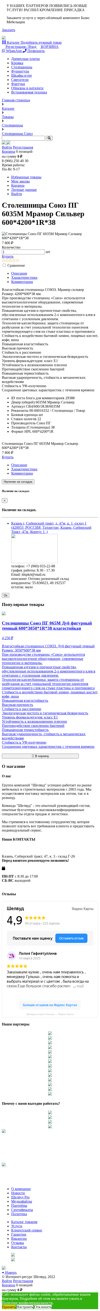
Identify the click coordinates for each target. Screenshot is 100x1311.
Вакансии (19, 1239)
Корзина (8, 151)
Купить (7, 256)
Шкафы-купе (21, 75)
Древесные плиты (25, 59)
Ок (5, 595)
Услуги (16, 1226)
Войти (7, 147)
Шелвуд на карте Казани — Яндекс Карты (50, 1014)
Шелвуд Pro (20, 1197)
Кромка (17, 63)
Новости (18, 1193)
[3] (10, 261)
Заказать (8, 30)
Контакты (19, 1247)
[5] (17, 261)
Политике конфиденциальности (27, 1303)
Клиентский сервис (26, 1230)
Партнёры (19, 1206)
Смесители (20, 80)
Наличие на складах (18, 481)
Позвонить (36, 51)
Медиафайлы (21, 1201)
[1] (3, 261)
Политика (19, 1214)
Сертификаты (22, 1210)
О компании (21, 1189)
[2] (7, 261)
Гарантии (18, 1234)
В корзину (41, 756)
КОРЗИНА (49, 47)
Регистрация (23, 147)
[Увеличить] (34, 562)
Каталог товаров (24, 1222)
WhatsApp (14, 51)
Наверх (10, 1272)
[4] (14, 261)
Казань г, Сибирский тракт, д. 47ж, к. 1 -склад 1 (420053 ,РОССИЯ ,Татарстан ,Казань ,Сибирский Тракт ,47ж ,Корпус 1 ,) (51, 527)
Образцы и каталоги (27, 88)
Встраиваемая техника (29, 92)
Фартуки (18, 84)
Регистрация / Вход (21, 47)
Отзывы (17, 1243)
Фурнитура (20, 71)
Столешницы (21, 67)
